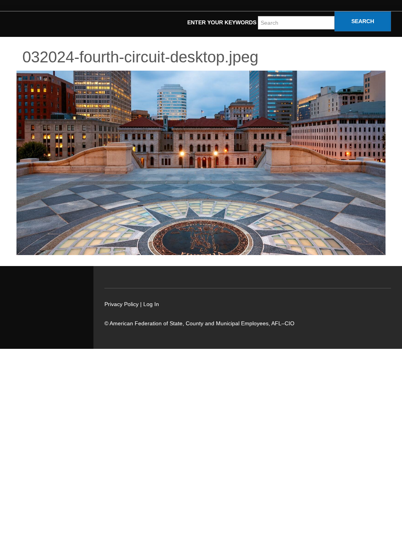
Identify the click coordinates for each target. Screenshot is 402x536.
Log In (151, 304)
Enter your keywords (221, 22)
